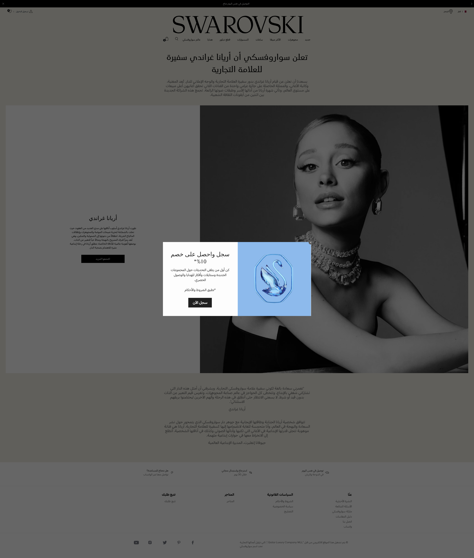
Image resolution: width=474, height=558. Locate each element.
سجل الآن (200, 302)
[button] (311, 242)
